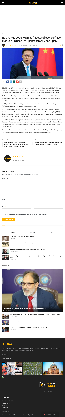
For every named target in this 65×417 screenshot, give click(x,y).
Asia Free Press (11, 45)
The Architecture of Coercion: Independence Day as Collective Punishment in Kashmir (26, 308)
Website (36, 207)
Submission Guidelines (8, 401)
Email (4, 207)
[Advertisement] (32, 20)
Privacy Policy (6, 403)
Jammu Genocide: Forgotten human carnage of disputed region (27, 243)
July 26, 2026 (13, 329)
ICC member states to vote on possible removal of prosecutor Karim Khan (29, 327)
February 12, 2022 (22, 45)
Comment (5, 178)
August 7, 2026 (13, 316)
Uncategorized (9, 33)
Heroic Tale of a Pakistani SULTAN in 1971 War (22, 236)
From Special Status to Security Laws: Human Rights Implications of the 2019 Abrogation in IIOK (35, 314)
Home (3, 33)
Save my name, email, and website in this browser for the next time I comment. (25, 214)
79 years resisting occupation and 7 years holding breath (25, 321)
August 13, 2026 (7, 310)
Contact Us (5, 407)
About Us (4, 405)
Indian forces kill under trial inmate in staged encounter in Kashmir (28, 249)
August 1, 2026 (13, 323)
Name (4, 199)
